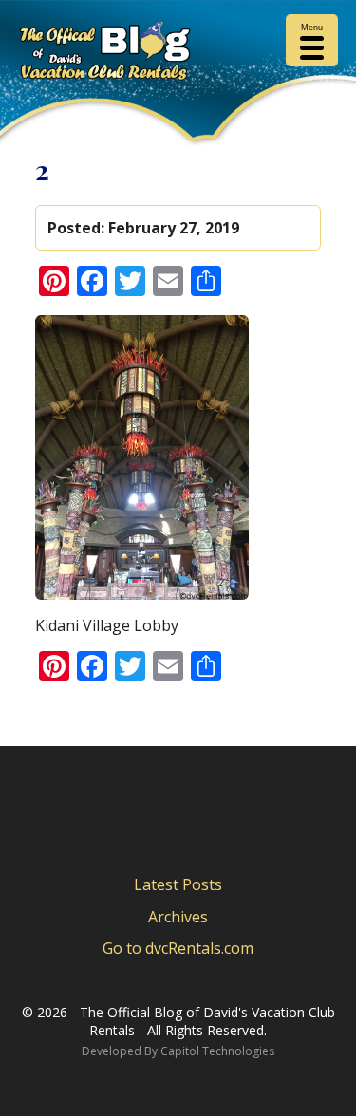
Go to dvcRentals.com (178, 948)
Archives (178, 916)
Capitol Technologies (217, 1051)
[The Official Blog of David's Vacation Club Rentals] (178, 54)
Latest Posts (178, 884)
